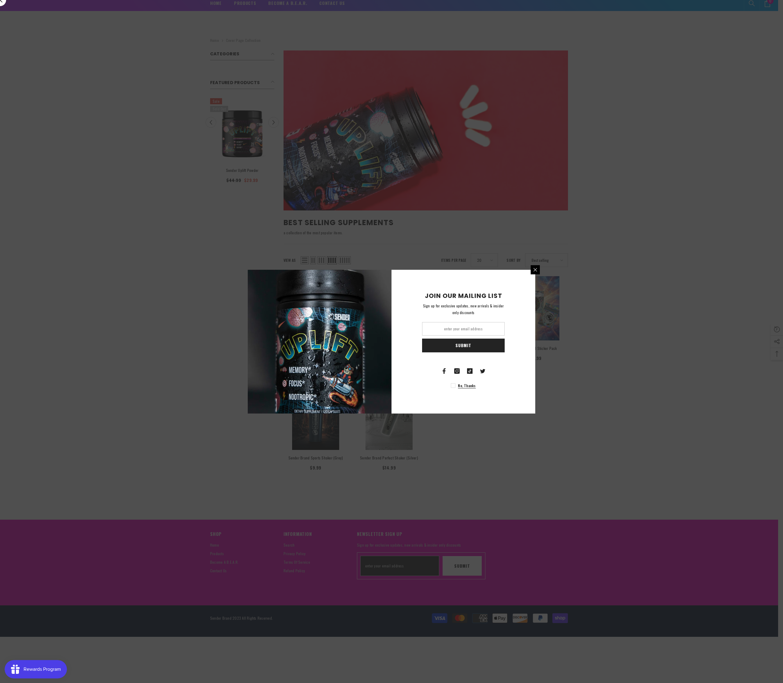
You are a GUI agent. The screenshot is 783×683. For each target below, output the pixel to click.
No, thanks (467, 385)
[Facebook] (444, 371)
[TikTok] (469, 371)
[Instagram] (457, 371)
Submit (463, 345)
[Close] (535, 269)
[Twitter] (482, 371)
